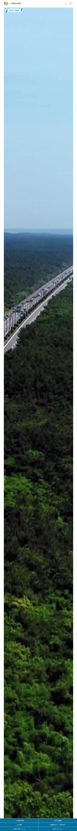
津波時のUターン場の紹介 (57, 825)
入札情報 (19, 825)
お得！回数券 (58, 820)
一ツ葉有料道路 (19, 820)
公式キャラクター (58, 829)
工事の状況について (19, 829)
